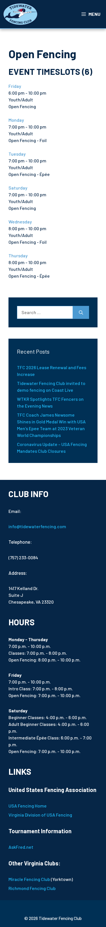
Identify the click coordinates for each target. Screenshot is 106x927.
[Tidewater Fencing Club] (20, 14)
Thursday (18, 255)
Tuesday (17, 153)
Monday (16, 120)
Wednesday (20, 221)
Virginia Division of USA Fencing (40, 814)
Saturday (17, 187)
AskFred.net (20, 847)
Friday (14, 86)
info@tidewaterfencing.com (37, 526)
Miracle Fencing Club (29, 879)
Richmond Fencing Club (32, 888)
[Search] (81, 312)
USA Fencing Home (27, 805)
